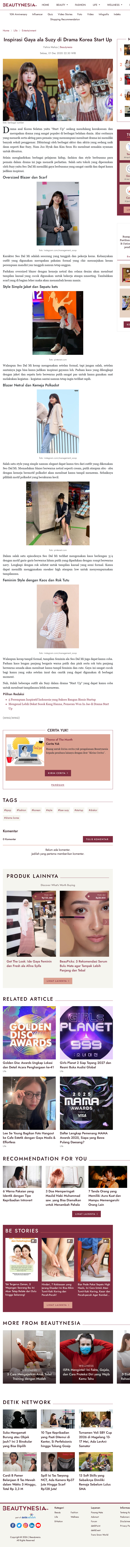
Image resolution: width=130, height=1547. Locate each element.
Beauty (58, 1512)
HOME (45, 5)
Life (15, 30)
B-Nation (59, 1521)
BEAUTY (61, 5)
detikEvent (95, 1530)
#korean (36, 810)
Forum (94, 1521)
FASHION (80, 5)
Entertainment (29, 30)
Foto (79, 14)
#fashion (21, 810)
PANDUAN (57, 784)
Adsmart (95, 1516)
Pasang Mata (97, 1512)
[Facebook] (12, 1525)
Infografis (104, 14)
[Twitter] (19, 1525)
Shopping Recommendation (65, 19)
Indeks (117, 14)
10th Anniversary (18, 14)
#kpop (7, 810)
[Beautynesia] (20, 5)
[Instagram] (25, 1525)
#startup (79, 810)
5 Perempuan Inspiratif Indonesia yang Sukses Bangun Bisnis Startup (52, 699)
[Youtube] (38, 1525)
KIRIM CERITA (57, 773)
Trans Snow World (99, 1534)
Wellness (75, 1516)
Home (6, 30)
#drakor (93, 810)
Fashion (74, 1512)
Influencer (37, 14)
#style (49, 810)
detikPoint (95, 1525)
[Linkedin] (31, 1525)
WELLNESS (113, 5)
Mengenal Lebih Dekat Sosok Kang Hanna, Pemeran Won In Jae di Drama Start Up (59, 706)
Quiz (50, 14)
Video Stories (65, 14)
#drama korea (11, 818)
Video (90, 14)
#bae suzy (63, 810)
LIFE (95, 5)
